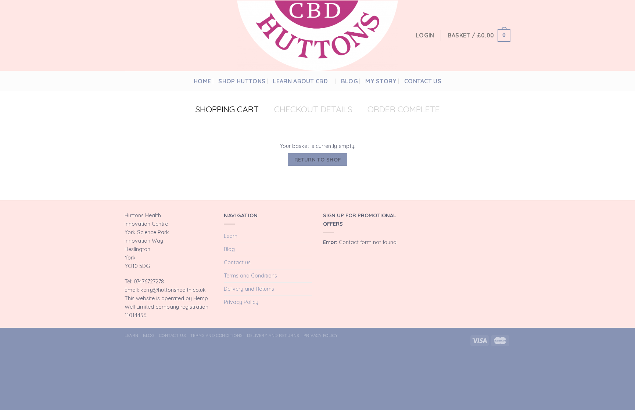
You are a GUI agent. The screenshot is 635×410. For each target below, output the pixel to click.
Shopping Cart (227, 109)
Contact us (422, 81)
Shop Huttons (241, 81)
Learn (230, 236)
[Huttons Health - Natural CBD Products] (317, 35)
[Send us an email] (506, 81)
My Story (381, 81)
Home (202, 81)
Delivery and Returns (249, 289)
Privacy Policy (241, 302)
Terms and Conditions (250, 275)
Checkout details (313, 109)
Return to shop (317, 159)
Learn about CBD (300, 81)
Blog (349, 81)
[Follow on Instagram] (497, 81)
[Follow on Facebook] (489, 81)
